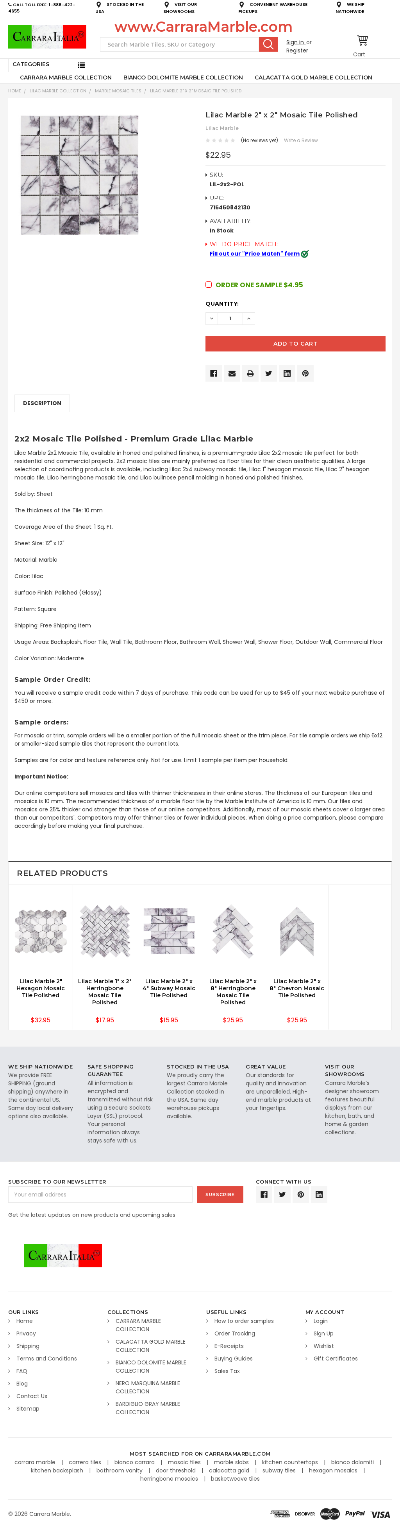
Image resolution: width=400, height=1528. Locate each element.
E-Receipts (229, 1346)
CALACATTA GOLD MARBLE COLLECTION (313, 77)
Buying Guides (233, 1358)
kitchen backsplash (58, 1470)
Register (297, 50)
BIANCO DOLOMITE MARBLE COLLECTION (183, 77)
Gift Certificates (336, 1358)
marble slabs (232, 1462)
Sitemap (27, 1409)
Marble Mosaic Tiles (118, 91)
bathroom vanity (120, 1470)
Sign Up (324, 1333)
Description (42, 403)
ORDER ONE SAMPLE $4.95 (259, 285)
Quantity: (222, 303)
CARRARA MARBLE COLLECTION (66, 77)
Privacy (26, 1333)
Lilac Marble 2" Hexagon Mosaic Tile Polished (40, 988)
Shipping (27, 1346)
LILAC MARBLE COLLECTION (58, 91)
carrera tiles (86, 1462)
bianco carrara (135, 1462)
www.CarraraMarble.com (203, 26)
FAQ (21, 1371)
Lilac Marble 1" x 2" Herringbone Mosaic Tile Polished (105, 992)
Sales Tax (227, 1371)
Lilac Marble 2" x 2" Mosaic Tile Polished (195, 91)
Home (14, 91)
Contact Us (31, 1396)
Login (321, 1321)
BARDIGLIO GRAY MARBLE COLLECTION (148, 1408)
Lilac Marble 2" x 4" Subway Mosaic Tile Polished (169, 988)
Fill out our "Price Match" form (255, 254)
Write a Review (301, 140)
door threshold (176, 1470)
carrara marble (35, 1462)
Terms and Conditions (46, 1358)
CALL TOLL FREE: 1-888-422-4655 (41, 8)
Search (268, 44)
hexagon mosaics (334, 1470)
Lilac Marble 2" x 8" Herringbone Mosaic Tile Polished (233, 992)
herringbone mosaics (170, 1479)
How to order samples (244, 1321)
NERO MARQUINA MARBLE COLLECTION (148, 1387)
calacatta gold (230, 1470)
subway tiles (279, 1470)
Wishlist (324, 1346)
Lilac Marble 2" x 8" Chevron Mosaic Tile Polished (297, 988)
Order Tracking (234, 1333)
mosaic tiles (185, 1462)
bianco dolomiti (353, 1462)
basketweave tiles (235, 1479)
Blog (22, 1383)
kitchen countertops (291, 1462)
